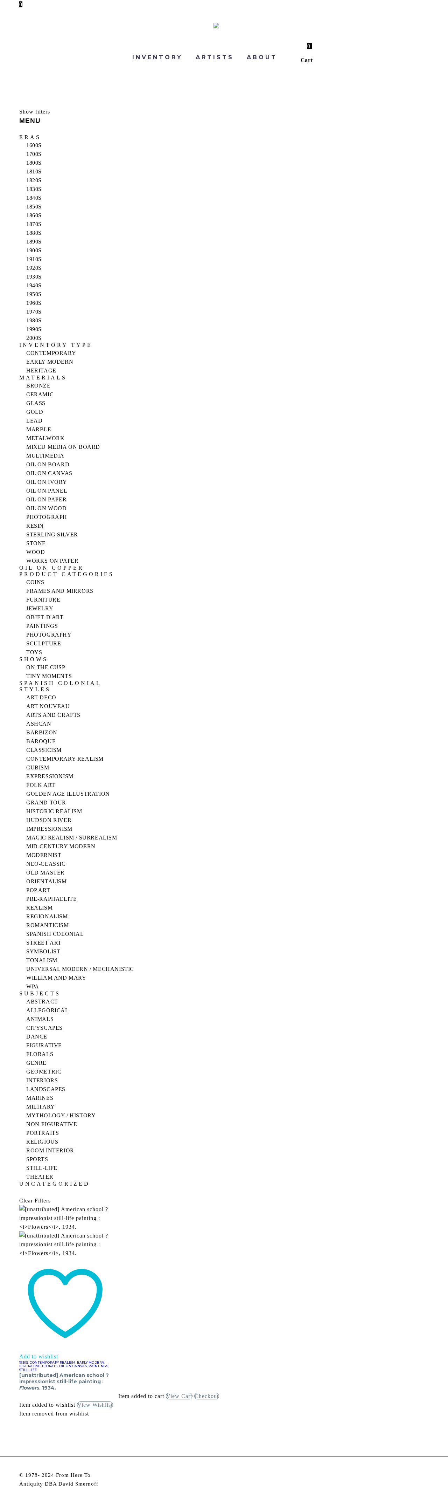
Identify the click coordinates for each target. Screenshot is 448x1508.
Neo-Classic (46, 864)
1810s (34, 171)
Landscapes (45, 1089)
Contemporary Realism (65, 759)
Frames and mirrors (59, 591)
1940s (34, 285)
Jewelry (39, 608)
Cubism (37, 767)
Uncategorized (54, 1184)
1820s (34, 180)
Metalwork (45, 438)
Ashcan (38, 724)
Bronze (38, 386)
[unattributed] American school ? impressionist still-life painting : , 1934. (64, 1381)
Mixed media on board (63, 447)
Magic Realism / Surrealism (71, 838)
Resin (35, 526)
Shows (33, 659)
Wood (35, 552)
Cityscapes (44, 1028)
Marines (39, 1098)
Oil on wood (46, 508)
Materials (43, 378)
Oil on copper (51, 568)
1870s (34, 224)
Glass (36, 403)
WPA (32, 986)
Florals (39, 1054)
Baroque (41, 741)
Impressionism (49, 829)
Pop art (38, 890)
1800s (34, 163)
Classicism (44, 750)
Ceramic (40, 394)
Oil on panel (46, 491)
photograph (46, 517)
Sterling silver (52, 534)
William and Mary (56, 978)
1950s (34, 294)
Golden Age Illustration (68, 794)
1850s (34, 207)
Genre (36, 1063)
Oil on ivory (46, 482)
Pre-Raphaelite (51, 899)
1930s (34, 277)
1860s (34, 215)
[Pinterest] (426, 1476)
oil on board (47, 464)
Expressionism (50, 776)
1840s (34, 198)
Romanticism (47, 925)
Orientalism (46, 881)
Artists (215, 57)
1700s (34, 154)
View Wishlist (95, 1405)
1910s (34, 259)
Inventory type (55, 345)
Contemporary (51, 353)
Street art (44, 943)
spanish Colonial (55, 934)
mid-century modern (61, 846)
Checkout (207, 1396)
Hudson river (48, 820)
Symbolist (43, 951)
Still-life (41, 1168)
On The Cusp (45, 667)
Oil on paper (46, 499)
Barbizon (41, 732)
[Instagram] (417, 1476)
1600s (34, 145)
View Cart (179, 1396)
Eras (30, 137)
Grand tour (46, 803)
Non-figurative (51, 1124)
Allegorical (47, 1010)
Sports (37, 1159)
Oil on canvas (49, 473)
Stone (36, 543)
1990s (34, 329)
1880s (34, 233)
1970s (34, 312)
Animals (40, 1019)
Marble (38, 429)
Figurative (44, 1045)
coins (35, 582)
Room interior (50, 1150)
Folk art (40, 785)
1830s (34, 189)
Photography (49, 635)
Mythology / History (61, 1115)
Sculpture (43, 643)
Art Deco (41, 697)
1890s (34, 242)
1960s (34, 303)
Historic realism (54, 811)
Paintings (42, 626)
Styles (35, 689)
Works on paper (52, 561)
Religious (42, 1142)
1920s (34, 268)
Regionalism (47, 916)
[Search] (292, 57)
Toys (34, 652)
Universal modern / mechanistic (80, 969)
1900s (34, 250)
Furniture (43, 600)
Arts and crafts (53, 715)
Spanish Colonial (60, 683)
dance (36, 1037)
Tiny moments (49, 676)
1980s (34, 320)
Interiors (42, 1080)
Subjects (40, 993)
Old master (45, 873)
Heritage (41, 370)
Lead (34, 421)
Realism (39, 908)
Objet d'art (45, 617)
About (262, 57)
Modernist (43, 855)
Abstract (42, 1002)
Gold (34, 412)
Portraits (42, 1133)
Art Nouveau (48, 706)
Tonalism (41, 960)
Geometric (43, 1072)
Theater (39, 1177)
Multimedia (45, 456)
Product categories (66, 574)
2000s (34, 338)
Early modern (49, 362)
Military (40, 1107)
